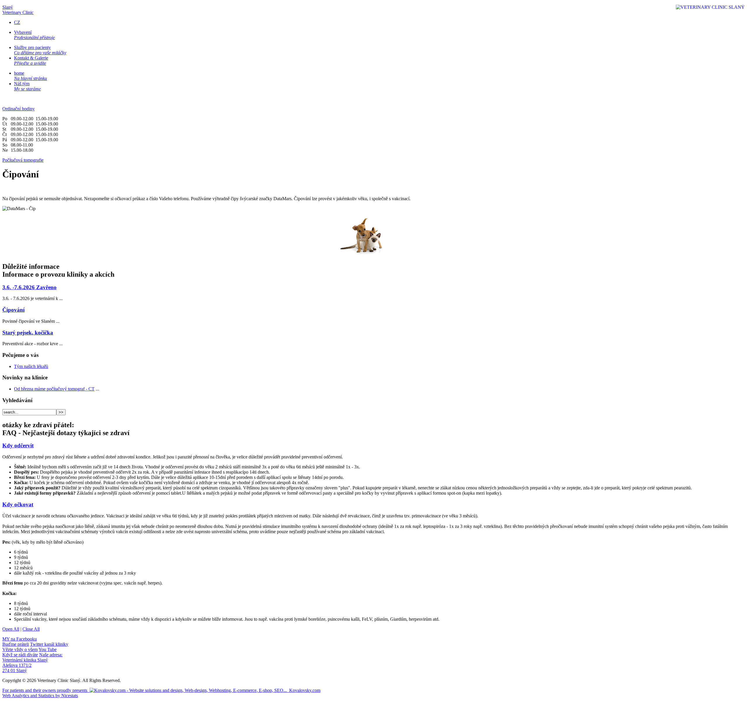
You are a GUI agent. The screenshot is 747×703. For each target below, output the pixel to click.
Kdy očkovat (17, 504)
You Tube (29, 652)
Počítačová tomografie (22, 160)
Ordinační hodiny (18, 108)
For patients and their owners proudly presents (161, 690)
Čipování (13, 310)
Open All (10, 629)
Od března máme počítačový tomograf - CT (54, 388)
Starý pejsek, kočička (27, 332)
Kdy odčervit (18, 445)
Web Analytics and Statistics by (40, 695)
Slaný (18, 10)
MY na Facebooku (19, 641)
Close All (31, 629)
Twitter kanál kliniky (35, 647)
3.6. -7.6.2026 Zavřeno (29, 287)
